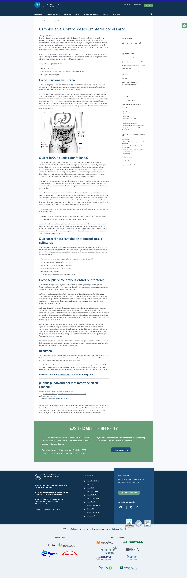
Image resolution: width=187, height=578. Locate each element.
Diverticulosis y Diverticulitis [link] (130, 123)
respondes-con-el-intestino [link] (129, 118)
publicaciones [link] (64, 374)
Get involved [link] (116, 14)
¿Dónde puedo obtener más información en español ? (130, 83)
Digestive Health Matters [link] (129, 165)
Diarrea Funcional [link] (127, 116)
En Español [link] (55, 21)
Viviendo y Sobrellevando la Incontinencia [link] (133, 125)
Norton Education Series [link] (90, 14)
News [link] (77, 14)
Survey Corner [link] (126, 108)
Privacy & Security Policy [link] (42, 509)
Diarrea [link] (124, 114)
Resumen (124, 78)
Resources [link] (67, 14)
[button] (151, 14)
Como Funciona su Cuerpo (130, 58)
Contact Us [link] (137, 4)
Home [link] (41, 21)
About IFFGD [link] (128, 4)
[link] (184, 25)
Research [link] (105, 14)
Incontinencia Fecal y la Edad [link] (130, 121)
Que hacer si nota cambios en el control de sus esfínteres (133, 67)
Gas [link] (123, 131)
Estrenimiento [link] (126, 153)
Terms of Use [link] (56, 509)
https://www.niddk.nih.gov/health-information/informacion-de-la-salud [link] (64, 394)
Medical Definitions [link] (127, 157)
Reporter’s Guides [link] (127, 161)
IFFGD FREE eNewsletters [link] (129, 100)
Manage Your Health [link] (53, 14)
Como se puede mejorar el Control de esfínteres (133, 73)
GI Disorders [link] (38, 14)
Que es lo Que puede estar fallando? (132, 62)
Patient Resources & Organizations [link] (132, 104)
